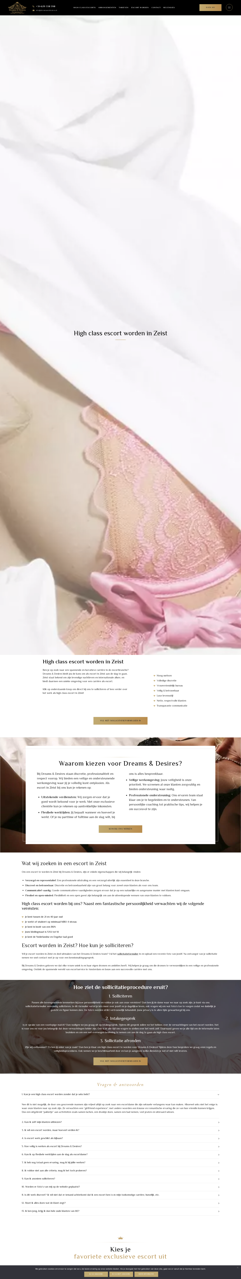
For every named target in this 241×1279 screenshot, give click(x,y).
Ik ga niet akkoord (121, 1274)
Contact (156, 7)
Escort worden (140, 7)
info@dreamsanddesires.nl (46, 10)
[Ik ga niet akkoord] (237, 1267)
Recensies (169, 7)
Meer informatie (146, 1274)
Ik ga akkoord (96, 1274)
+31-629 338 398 (45, 6)
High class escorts (84, 7)
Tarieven (123, 7)
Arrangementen (107, 7)
